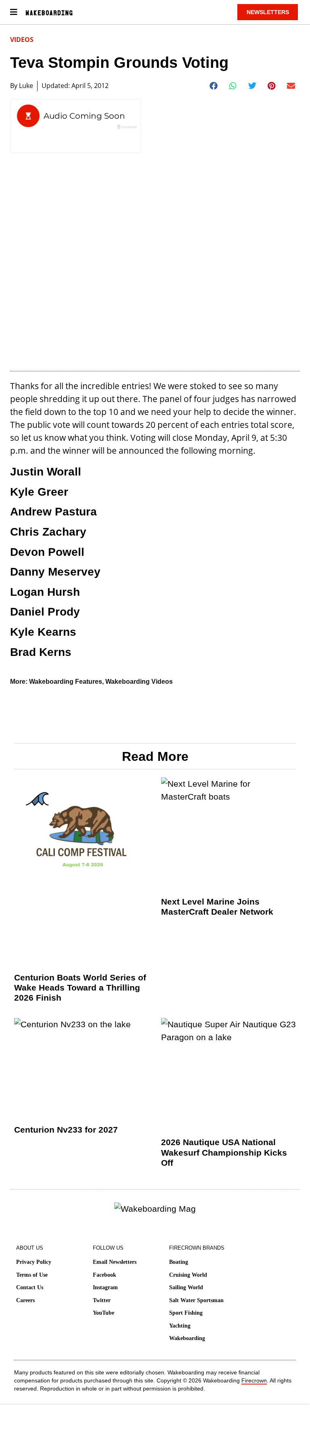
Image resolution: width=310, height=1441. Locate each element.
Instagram (105, 1287)
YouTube (103, 1313)
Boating (178, 1262)
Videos (22, 39)
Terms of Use (32, 1275)
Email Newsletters (114, 1262)
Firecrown (254, 1380)
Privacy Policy (33, 1262)
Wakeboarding (187, 1338)
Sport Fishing (186, 1313)
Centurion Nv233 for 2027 (66, 1129)
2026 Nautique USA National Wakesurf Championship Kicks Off (224, 1152)
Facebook (104, 1275)
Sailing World (186, 1287)
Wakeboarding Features (65, 681)
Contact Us (29, 1287)
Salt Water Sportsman (196, 1300)
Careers (25, 1300)
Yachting (180, 1326)
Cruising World (188, 1275)
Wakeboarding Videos (139, 681)
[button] (213, 86)
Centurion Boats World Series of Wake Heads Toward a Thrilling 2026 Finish (80, 987)
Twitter (102, 1300)
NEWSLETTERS (268, 12)
